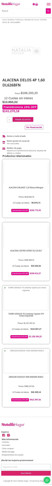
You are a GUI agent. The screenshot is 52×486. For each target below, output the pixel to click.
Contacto (5, 442)
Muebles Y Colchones (15, 20)
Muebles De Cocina (32, 20)
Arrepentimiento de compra (12, 455)
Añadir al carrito (23, 119)
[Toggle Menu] (49, 4)
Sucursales (6, 445)
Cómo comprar (8, 448)
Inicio (4, 20)
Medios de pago (8, 452)
